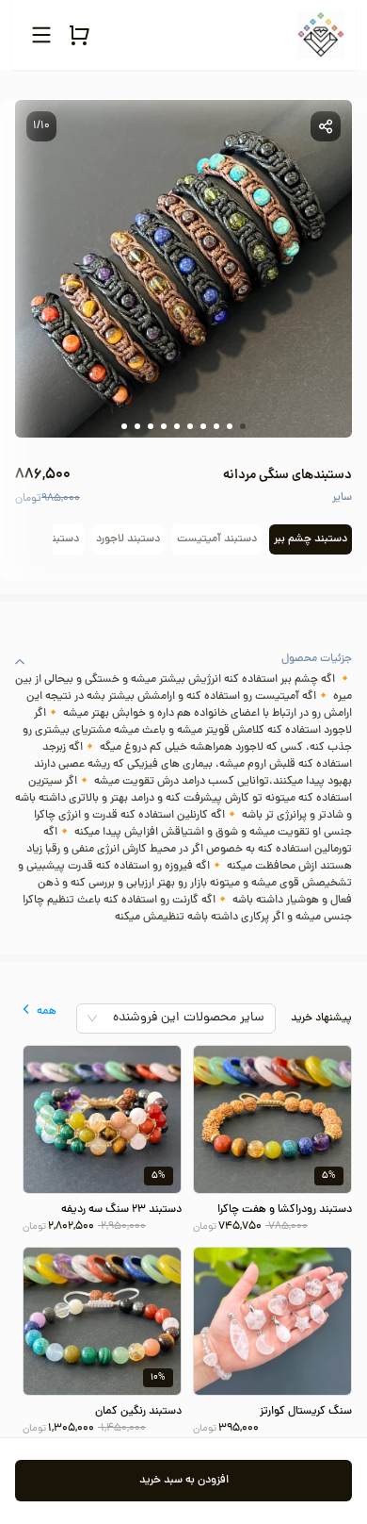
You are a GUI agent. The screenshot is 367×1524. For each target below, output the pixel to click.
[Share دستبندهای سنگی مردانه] (326, 126)
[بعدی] (24, 539)
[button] (183, 661)
